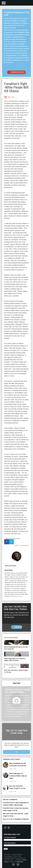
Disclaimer (7, 854)
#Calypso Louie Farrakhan (21, 545)
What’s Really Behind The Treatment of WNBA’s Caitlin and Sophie (18, 776)
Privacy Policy (8, 856)
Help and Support (17, 854)
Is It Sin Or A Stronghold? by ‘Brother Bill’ (18, 819)
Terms (15, 856)
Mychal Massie (9, 570)
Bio (19, 856)
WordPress (20, 861)
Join (16, 752)
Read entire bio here (16, 596)
